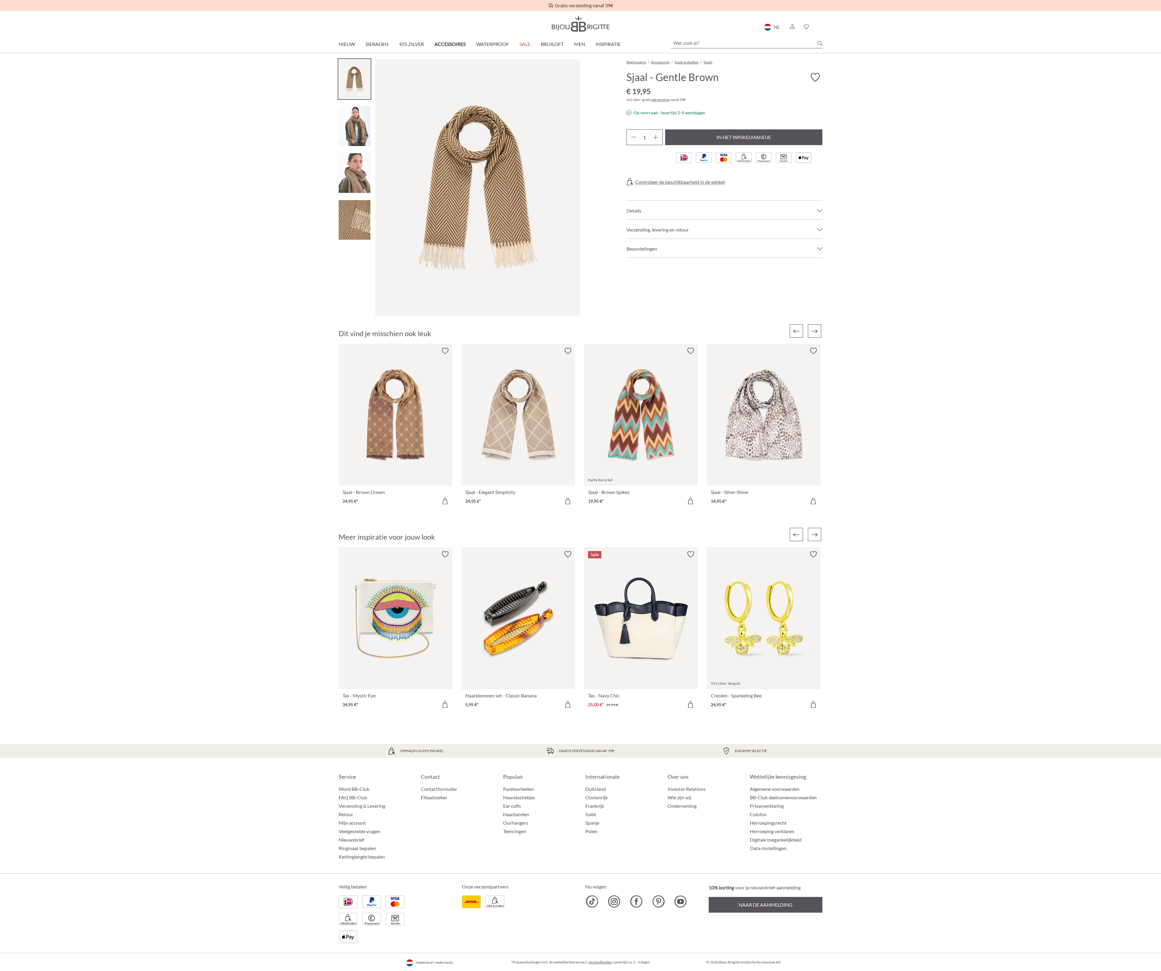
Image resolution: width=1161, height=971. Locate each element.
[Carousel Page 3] (354, 173)
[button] (792, 27)
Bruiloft (552, 44)
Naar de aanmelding (765, 905)
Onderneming (682, 806)
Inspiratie (608, 44)
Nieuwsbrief (351, 840)
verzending (660, 99)
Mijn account (352, 823)
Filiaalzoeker (434, 797)
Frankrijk (594, 806)
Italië (590, 814)
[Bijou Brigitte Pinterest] (658, 901)
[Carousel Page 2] (354, 126)
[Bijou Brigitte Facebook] (636, 901)
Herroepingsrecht (768, 823)
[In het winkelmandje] (445, 501)
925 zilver (411, 44)
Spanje (592, 823)
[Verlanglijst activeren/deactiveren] (815, 77)
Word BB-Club (354, 789)
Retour (346, 814)
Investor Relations (687, 789)
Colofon (758, 814)
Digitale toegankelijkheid (776, 840)
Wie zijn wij (679, 797)
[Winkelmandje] (820, 27)
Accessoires (450, 44)
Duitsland (595, 789)
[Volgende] (814, 331)
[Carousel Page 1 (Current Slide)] (354, 79)
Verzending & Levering (362, 806)
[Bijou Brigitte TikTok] (592, 901)
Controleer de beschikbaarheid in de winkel (680, 182)
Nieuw (347, 44)
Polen (591, 831)
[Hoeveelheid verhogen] (656, 137)
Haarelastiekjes (519, 797)
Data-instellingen (768, 848)
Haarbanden (516, 814)
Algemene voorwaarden (774, 789)
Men (579, 44)
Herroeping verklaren (772, 831)
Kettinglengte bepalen (362, 856)
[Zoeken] (820, 43)
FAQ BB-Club (353, 797)
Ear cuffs (512, 806)
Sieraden (377, 44)
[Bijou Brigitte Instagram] (614, 901)
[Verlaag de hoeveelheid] (633, 137)
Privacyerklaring (767, 806)
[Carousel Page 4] (354, 220)
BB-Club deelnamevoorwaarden (783, 797)
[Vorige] (796, 331)
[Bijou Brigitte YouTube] (680, 901)
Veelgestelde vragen (359, 831)
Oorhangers (515, 823)
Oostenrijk (596, 797)
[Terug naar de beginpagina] (580, 23)
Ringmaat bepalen (357, 848)
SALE (524, 44)
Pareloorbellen (518, 789)
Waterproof (492, 44)
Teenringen (514, 831)
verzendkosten (600, 962)
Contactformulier (439, 789)
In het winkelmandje (744, 137)
